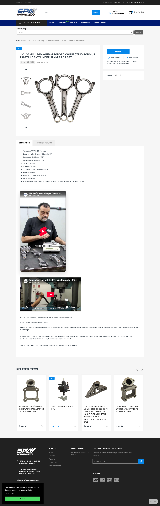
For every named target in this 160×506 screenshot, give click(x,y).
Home (18, 41)
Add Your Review (42, 62)
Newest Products (123, 63)
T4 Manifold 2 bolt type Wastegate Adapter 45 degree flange (128, 409)
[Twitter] (116, 75)
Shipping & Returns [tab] (43, 143)
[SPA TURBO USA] (27, 12)
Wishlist (19, 2)
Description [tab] (24, 143)
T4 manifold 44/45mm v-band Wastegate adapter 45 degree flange (31, 409)
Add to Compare (133, 57)
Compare (28, 2)
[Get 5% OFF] (141, 461)
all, (115, 61)
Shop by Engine (22, 29)
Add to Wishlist (115, 57)
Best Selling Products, (124, 61)
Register (140, 2)
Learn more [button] (10, 493)
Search (96, 12)
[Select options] (42, 426)
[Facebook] (120, 75)
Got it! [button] (22, 498)
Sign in (133, 2)
